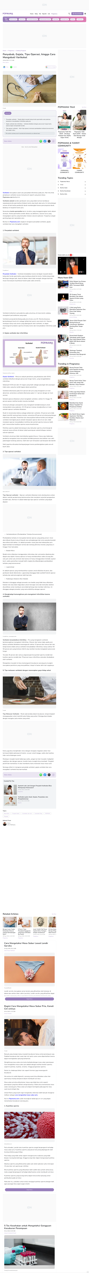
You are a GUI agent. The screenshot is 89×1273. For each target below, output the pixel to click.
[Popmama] (8, 13)
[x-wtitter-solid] (49, 141)
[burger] (85, 14)
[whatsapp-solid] (40, 141)
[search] (69, 14)
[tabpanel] (29, 126)
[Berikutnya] (56, 923)
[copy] (53, 141)
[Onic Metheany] (5, 824)
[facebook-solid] (45, 141)
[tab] (8, 113)
